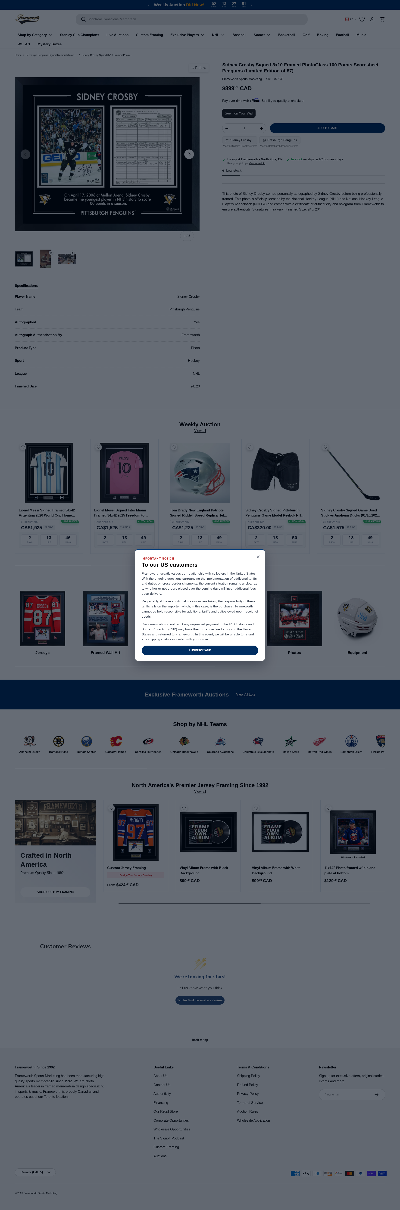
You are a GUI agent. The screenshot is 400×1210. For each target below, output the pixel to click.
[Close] (258, 557)
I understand (200, 650)
